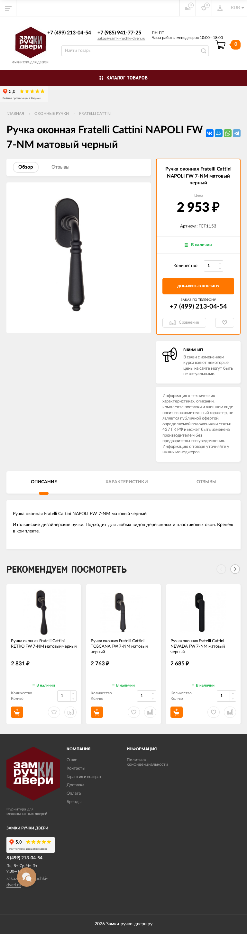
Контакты (76, 768)
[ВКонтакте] (210, 133)
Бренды (74, 802)
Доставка (75, 785)
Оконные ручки (51, 114)
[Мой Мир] (219, 133)
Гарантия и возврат (84, 777)
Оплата (74, 793)
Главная (15, 114)
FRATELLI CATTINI (95, 114)
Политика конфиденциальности (147, 762)
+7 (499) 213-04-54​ (69, 32)
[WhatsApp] (228, 133)
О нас (72, 760)
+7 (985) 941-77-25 (119, 32)
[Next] (235, 569)
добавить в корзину (198, 286)
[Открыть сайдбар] (8, 8)
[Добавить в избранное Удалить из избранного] (224, 323)
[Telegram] (237, 133)
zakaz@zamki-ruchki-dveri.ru (121, 38)
